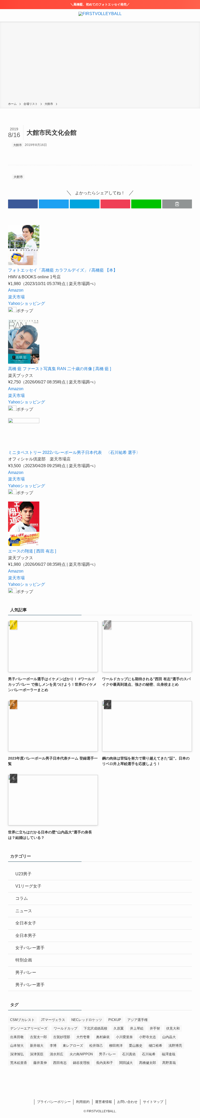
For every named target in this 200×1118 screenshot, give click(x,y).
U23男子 (23, 874)
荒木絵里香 (18, 1063)
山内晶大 (169, 1037)
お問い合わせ (127, 1102)
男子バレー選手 (30, 984)
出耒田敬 (17, 1037)
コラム (21, 898)
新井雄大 (36, 1046)
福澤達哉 (168, 1054)
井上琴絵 (136, 1028)
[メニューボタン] (6, 15)
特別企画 (23, 960)
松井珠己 (96, 1046)
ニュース (23, 911)
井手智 (155, 1028)
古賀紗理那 (61, 1037)
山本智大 (17, 1046)
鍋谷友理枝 (81, 1063)
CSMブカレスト (22, 1020)
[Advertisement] (100, 62)
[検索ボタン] (194, 15)
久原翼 (119, 1028)
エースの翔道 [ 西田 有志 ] (32, 551)
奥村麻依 (103, 1037)
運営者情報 (103, 1102)
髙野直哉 (169, 1063)
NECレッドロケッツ (86, 1020)
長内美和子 (104, 1063)
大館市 (17, 144)
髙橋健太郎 (147, 1063)
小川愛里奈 (124, 1037)
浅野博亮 (175, 1046)
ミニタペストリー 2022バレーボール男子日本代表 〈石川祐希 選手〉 (74, 452)
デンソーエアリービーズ (28, 1028)
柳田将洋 (116, 1046)
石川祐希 (148, 1054)
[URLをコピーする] (177, 204)
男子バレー (25, 972)
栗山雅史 (135, 1046)
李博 (53, 1046)
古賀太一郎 (38, 1037)
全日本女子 (25, 923)
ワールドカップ (65, 1028)
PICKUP (114, 1020)
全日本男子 (25, 935)
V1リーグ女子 (28, 886)
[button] (23, 204)
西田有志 (60, 1063)
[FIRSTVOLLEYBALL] (100, 15)
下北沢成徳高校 (95, 1028)
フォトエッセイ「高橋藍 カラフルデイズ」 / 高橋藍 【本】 (62, 270)
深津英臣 (36, 1054)
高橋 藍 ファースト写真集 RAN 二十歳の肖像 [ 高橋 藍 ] (59, 369)
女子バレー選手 (30, 948)
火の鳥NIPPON (81, 1054)
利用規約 (83, 1102)
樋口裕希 (155, 1046)
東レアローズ (73, 1046)
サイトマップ (153, 1102)
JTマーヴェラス (53, 1020)
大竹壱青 (83, 1037)
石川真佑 (129, 1054)
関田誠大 (126, 1063)
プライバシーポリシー (54, 1102)
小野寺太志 (147, 1037)
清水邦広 (56, 1054)
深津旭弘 (17, 1054)
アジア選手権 (137, 1020)
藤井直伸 (40, 1063)
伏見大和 (173, 1028)
